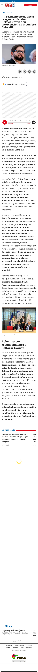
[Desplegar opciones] (34, 122)
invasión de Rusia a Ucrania (15, 200)
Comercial (9, 645)
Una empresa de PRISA (19, 656)
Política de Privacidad (12, 647)
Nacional (8, 12)
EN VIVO (30, 5)
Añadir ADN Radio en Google (16, 84)
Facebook (20, 71)
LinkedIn (29, 71)
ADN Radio (10, 5)
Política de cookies (26, 647)
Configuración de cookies (19, 650)
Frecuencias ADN (19, 645)
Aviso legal (29, 645)
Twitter (25, 71)
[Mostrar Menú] (2, 5)
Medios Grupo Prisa (19, 661)
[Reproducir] (4, 122)
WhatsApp (34, 71)
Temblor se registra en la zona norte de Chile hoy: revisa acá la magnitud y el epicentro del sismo (15, 632)
